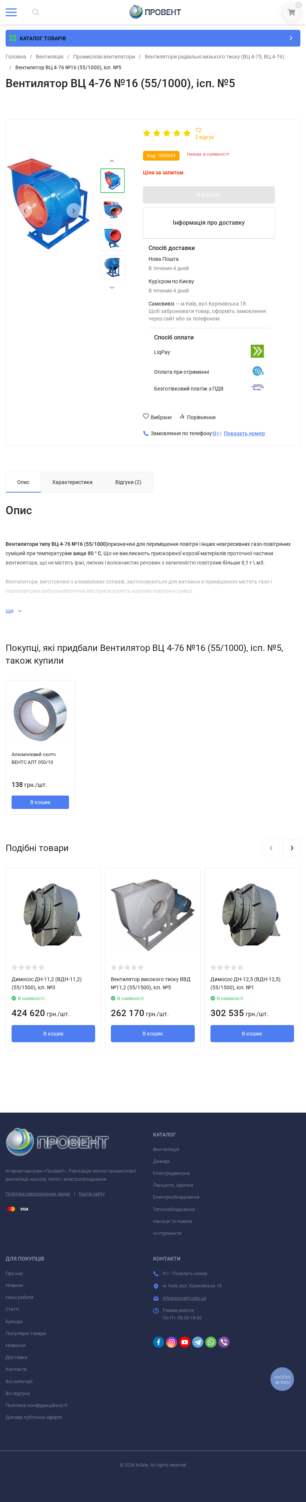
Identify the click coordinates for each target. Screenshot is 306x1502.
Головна (16, 56)
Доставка (16, 1357)
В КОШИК (209, 195)
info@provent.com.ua (184, 1298)
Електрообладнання (176, 1197)
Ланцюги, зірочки (173, 1185)
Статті (12, 1309)
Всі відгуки (18, 1393)
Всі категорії (19, 1381)
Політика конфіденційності (36, 1405)
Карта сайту (92, 1193)
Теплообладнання (174, 1209)
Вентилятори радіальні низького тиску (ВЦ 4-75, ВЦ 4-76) (214, 56)
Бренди (14, 1321)
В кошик (40, 802)
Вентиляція (49, 56)
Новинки (16, 1345)
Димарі (161, 1161)
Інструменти (167, 1233)
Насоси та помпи (172, 1221)
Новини (14, 1285)
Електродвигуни (171, 1173)
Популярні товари (26, 1333)
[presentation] (24, 210)
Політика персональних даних (38, 1193)
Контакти (16, 1369)
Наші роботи (20, 1297)
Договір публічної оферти (34, 1417)
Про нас (15, 1273)
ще (10, 610)
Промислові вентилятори (104, 56)
